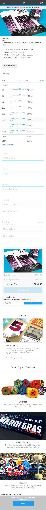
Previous (3, 340)
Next (42, 340)
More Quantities (8, 144)
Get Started (9, 65)
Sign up (23, 504)
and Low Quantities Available (23, 7)
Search (33, 303)
